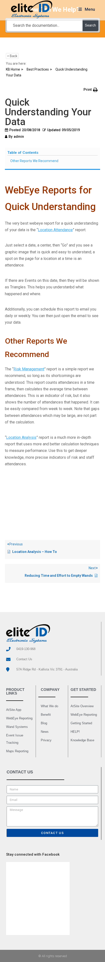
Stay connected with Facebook (33, 854)
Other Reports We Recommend (34, 161)
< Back (12, 56)
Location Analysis (21, 437)
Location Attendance (55, 230)
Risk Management (28, 369)
